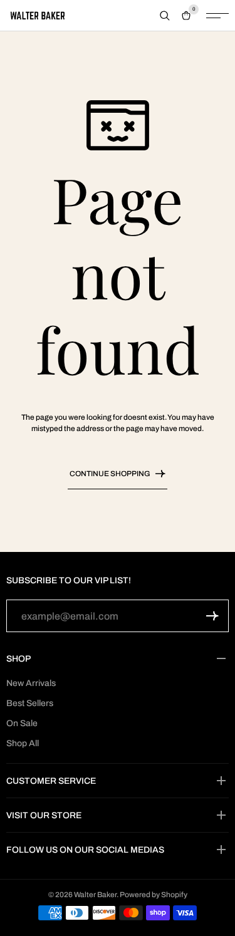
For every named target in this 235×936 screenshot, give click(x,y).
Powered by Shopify (153, 894)
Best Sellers (29, 703)
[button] (212, 616)
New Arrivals (31, 683)
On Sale (22, 723)
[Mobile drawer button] (217, 15)
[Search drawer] (164, 15)
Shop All (22, 743)
